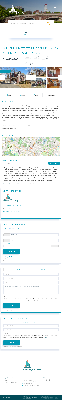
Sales (24, 35)
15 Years (17, 228)
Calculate (11, 251)
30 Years (12, 228)
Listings (8, 183)
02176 (27, 183)
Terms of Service (33, 310)
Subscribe (11, 343)
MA (12, 183)
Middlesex (17, 183)
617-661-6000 (28, 383)
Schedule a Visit (44, 269)
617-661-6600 (8, 209)
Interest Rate (6, 243)
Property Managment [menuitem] (11, 382)
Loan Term (5, 228)
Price (4, 232)
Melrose (22, 183)
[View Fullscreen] (4, 145)
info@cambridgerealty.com (32, 385)
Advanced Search (32, 29)
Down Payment (6, 238)
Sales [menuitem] (6, 380)
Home (3, 183)
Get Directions (54, 163)
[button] (48, 23)
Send (11, 305)
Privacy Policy (46, 300)
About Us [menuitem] (7, 385)
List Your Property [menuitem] (10, 384)
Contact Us (5, 213)
